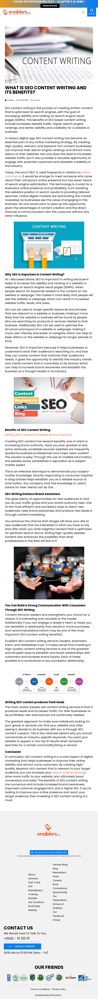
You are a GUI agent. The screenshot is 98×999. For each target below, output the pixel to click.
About (31, 874)
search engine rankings (69, 772)
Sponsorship (60, 892)
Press (56, 876)
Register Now (50, 5)
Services (33, 878)
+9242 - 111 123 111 (17, 938)
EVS (30, 886)
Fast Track (34, 882)
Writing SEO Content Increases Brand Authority (38, 435)
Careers (57, 880)
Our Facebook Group (58, 915)
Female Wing (60, 864)
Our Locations (36, 902)
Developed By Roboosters (48, 995)
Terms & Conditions (40, 989)
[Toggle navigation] (83, 12)
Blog (55, 868)
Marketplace (35, 890)
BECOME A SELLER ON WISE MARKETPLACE (51, 852)
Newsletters (59, 872)
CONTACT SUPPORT (25, 946)
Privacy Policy (59, 989)
